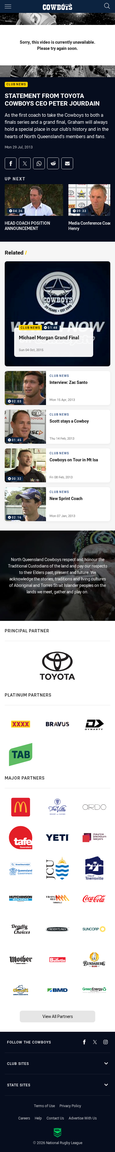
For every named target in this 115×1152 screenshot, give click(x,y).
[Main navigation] (8, 6)
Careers (24, 1118)
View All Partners (57, 1016)
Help (38, 1118)
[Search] (107, 6)
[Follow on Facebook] (84, 1042)
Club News (16, 85)
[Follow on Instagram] (105, 1042)
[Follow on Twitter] (95, 1042)
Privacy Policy (70, 1105)
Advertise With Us (83, 1118)
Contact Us (55, 1118)
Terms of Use (44, 1105)
